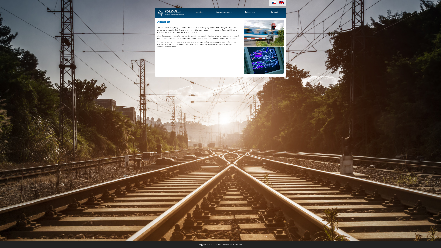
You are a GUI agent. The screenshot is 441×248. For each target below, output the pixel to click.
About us (199, 12)
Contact (274, 12)
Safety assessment (224, 12)
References (250, 12)
